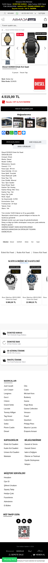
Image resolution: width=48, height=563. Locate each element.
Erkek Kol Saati (7, 252)
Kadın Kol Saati (23, 252)
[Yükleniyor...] (45, 19)
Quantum (27, 420)
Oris (25, 386)
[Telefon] (29, 521)
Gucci (6, 397)
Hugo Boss (28, 405)
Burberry (27, 397)
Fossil (26, 416)
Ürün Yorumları (24, 146)
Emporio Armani (30, 431)
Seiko (6, 424)
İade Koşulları (35, 142)
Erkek (26, 242)
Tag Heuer (8, 416)
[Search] (44, 25)
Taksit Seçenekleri (24, 109)
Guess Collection (31, 409)
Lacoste (7, 409)
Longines (7, 393)
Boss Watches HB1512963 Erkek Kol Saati (32, 298)
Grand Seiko (9, 405)
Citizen (6, 401)
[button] (17, 48)
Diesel (12, 242)
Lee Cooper (8, 390)
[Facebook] (18, 521)
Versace (27, 412)
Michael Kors (29, 393)
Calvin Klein (9, 420)
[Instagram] (24, 521)
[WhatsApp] (17, 13)
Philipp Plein (29, 424)
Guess (26, 401)
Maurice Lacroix (30, 428)
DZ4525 (19, 242)
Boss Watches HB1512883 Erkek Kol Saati (11, 298)
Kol (32, 242)
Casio (26, 390)
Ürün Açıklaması (13, 142)
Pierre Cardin (9, 428)
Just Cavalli (8, 386)
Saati (38, 242)
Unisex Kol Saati (40, 252)
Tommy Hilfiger (10, 412)
